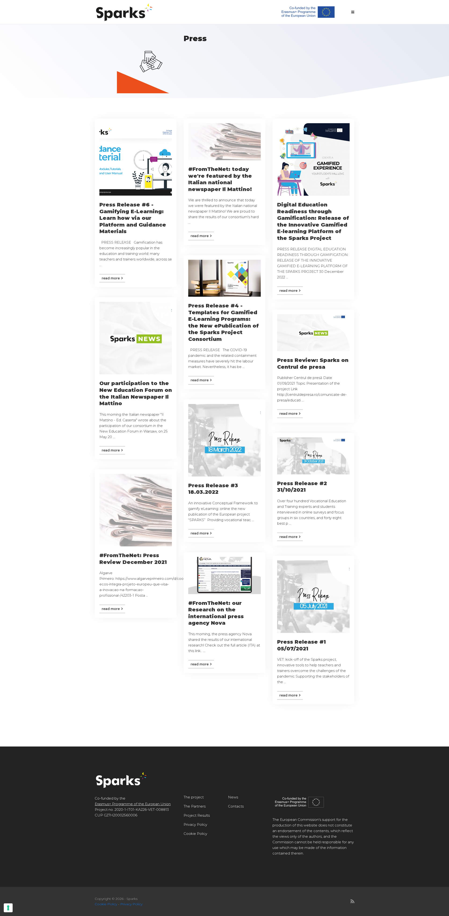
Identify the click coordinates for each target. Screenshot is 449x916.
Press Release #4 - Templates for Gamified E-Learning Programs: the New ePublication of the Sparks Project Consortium (223, 322)
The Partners (195, 806)
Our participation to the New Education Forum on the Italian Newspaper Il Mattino (135, 393)
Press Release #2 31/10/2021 (302, 486)
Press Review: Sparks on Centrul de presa (312, 363)
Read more (111, 278)
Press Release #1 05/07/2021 (301, 645)
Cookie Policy (195, 833)
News (233, 797)
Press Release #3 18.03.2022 (213, 488)
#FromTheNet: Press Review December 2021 (133, 558)
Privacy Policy (195, 824)
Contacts (236, 806)
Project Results (197, 815)
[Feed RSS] (352, 901)
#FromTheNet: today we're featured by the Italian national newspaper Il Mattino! (220, 179)
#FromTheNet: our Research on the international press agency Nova (216, 613)
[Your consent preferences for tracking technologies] (8, 907)
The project (194, 797)
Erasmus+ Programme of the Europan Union (133, 804)
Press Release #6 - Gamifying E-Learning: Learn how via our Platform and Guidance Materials (132, 218)
